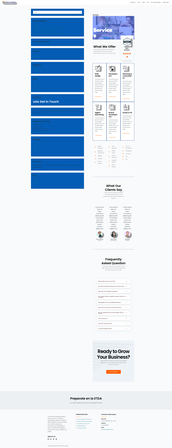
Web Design (98, 75)
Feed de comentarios (38, 87)
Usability (35, 181)
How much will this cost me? (105, 323)
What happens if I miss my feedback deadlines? (109, 302)
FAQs (34, 145)
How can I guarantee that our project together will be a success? (111, 313)
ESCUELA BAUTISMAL (156, 2)
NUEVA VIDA (166, 2)
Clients (34, 149)
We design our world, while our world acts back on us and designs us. (49, 29)
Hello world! (35, 24)
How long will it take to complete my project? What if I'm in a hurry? (111, 297)
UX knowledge (36, 151)
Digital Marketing (99, 113)
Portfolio (35, 147)
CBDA (143, 2)
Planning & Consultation (127, 76)
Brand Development (113, 114)
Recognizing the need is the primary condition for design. (46, 26)
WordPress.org (36, 89)
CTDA (138, 2)
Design (34, 68)
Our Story (35, 143)
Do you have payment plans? (105, 328)
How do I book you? (102, 318)
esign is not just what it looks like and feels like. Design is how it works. (49, 33)
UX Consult (35, 183)
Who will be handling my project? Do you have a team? (111, 286)
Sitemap (35, 185)
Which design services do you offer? (106, 281)
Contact (35, 153)
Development (113, 75)
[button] (113, 281)
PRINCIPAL (132, 2)
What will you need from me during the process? (109, 307)
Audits (34, 179)
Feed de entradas (37, 84)
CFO (148, 2)
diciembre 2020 (36, 57)
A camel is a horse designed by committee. (43, 31)
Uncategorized (36, 70)
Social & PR (127, 112)
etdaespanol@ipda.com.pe (107, 429)
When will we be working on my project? (108, 291)
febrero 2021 (36, 54)
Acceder (35, 82)
